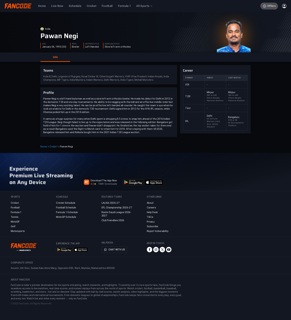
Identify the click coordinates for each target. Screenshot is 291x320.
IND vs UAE (212, 95)
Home (43, 146)
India (47, 29)
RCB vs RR (232, 120)
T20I (187, 96)
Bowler (75, 46)
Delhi (209, 115)
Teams (48, 70)
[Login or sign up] (284, 6)
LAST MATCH (234, 78)
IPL (187, 121)
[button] (55, 57)
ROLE (74, 44)
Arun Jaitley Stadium (212, 125)
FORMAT (189, 78)
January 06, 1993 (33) (54, 46)
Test (188, 108)
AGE (44, 44)
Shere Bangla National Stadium (215, 99)
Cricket (53, 146)
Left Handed (92, 46)
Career (188, 70)
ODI (187, 84)
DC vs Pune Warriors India (213, 120)
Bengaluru (233, 117)
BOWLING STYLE (112, 44)
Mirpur (210, 92)
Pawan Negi (59, 36)
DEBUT (210, 78)
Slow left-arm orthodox (118, 46)
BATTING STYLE (92, 44)
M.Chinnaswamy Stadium (236, 124)
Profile (48, 92)
